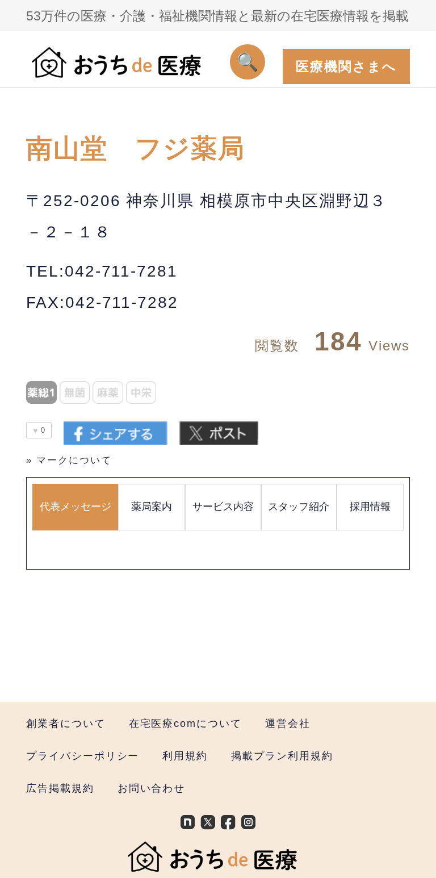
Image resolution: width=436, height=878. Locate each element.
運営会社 (288, 723)
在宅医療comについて (185, 723)
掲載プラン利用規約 (282, 756)
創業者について (66, 723)
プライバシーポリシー (82, 756)
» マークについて (68, 460)
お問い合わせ (152, 788)
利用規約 (185, 756)
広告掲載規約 (60, 788)
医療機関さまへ (346, 66)
